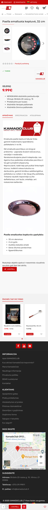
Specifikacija (21, 115)
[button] (14, 43)
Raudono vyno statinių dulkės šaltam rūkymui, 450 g (13, 326)
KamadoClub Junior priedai (34, 14)
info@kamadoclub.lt (20, 489)
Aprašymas (7, 115)
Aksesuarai (18, 14)
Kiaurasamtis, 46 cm (33, 326)
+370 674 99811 (18, 485)
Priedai (9, 14)
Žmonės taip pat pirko (12, 299)
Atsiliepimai (35, 115)
